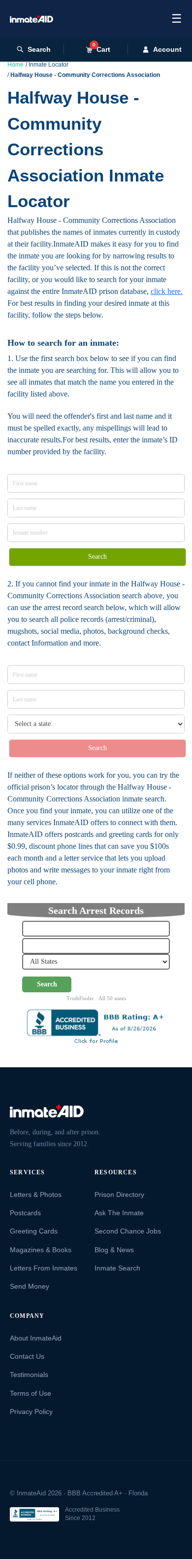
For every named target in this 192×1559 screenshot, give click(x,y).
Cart (101, 48)
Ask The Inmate (119, 1213)
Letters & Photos (36, 1194)
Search (39, 49)
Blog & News (114, 1250)
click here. (167, 291)
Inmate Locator (48, 64)
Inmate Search (117, 1268)
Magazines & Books (40, 1250)
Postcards (25, 1213)
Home (15, 64)
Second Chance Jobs (128, 1231)
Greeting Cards (34, 1231)
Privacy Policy (31, 1411)
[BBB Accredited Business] (34, 1514)
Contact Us (27, 1356)
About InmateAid (36, 1338)
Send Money (29, 1286)
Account (167, 49)
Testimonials (29, 1374)
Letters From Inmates (43, 1268)
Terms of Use (30, 1393)
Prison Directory (119, 1194)
